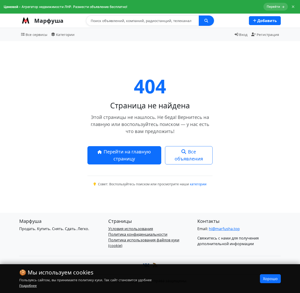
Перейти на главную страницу (127, 155)
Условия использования (130, 228)
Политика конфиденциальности (137, 234)
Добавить (266, 20)
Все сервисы (36, 34)
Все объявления (189, 155)
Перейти (276, 7)
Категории (65, 34)
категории (198, 184)
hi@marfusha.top (224, 228)
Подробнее (28, 285)
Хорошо (270, 278)
